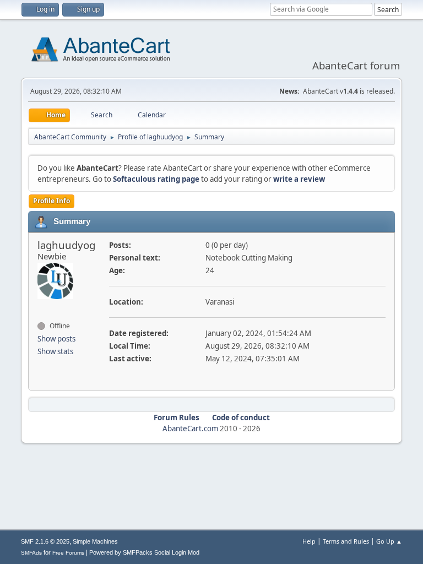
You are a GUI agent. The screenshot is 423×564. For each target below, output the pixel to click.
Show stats (55, 351)
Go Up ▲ (389, 541)
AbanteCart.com (190, 428)
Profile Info (51, 200)
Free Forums (68, 553)
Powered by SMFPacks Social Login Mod (144, 552)
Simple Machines (95, 541)
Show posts (56, 339)
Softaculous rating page (156, 179)
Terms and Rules (346, 541)
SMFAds (31, 553)
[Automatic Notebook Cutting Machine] (41, 306)
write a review (299, 179)
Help (309, 541)
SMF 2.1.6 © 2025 (45, 541)
